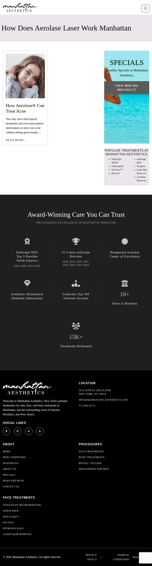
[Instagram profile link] (17, 431)
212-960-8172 (87, 405)
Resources (10, 463)
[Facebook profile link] (6, 431)
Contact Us (11, 486)
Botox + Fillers (90, 463)
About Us (9, 469)
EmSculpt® (117, 166)
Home (7, 451)
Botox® (116, 173)
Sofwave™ (117, 169)
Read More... (16, 140)
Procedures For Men (94, 469)
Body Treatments (92, 457)
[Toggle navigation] (145, 8)
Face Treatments (91, 451)
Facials (8, 522)
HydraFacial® (13, 528)
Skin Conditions (14, 457)
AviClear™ (11, 516)
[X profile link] (28, 431)
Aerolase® (11, 510)
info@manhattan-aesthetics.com (103, 399)
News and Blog (13, 480)
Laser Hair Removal (17, 534)
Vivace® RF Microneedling (22, 505)
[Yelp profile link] (40, 431)
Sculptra (141, 166)
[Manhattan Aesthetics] (20, 7)
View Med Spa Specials (126, 87)
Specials (9, 474)
